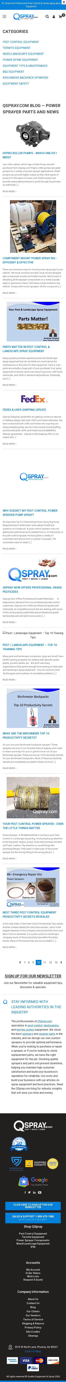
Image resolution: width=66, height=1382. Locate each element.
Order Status (33, 1273)
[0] (60, 16)
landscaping (51, 1025)
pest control (35, 1025)
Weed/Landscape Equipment (23, 54)
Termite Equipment (16, 48)
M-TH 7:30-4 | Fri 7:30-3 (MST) (33, 1218)
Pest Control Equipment (21, 42)
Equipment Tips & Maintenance (25, 65)
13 (56, 962)
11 (44, 962)
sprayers (27, 1034)
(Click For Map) (33, 1351)
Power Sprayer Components (33, 1240)
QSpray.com (44, 1021)
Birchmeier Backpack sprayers (25, 77)
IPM (33, 1247)
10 (38, 962)
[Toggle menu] (4, 16)
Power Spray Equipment (20, 59)
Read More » (9, 191)
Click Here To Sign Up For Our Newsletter (33, 1206)
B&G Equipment (13, 71)
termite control (25, 1029)
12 (50, 962)
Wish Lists (33, 1276)
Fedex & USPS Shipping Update (24, 409)
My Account (33, 1269)
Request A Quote (33, 1279)
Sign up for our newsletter (33, 976)
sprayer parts (47, 1034)
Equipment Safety (16, 83)
